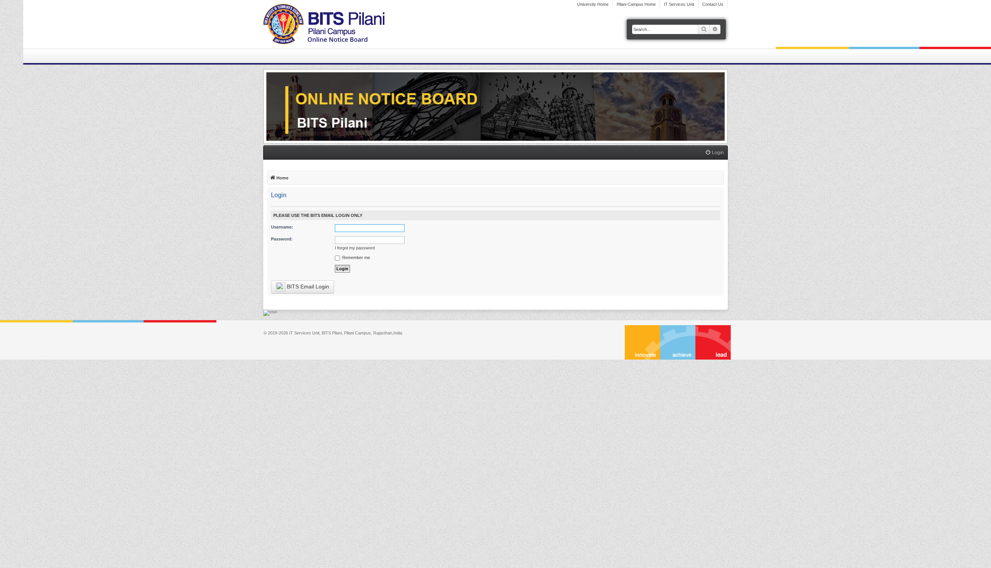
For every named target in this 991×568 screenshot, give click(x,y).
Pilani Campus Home (636, 4)
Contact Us (713, 4)
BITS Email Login (307, 286)
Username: (282, 227)
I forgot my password (355, 248)
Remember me (355, 257)
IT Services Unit (679, 4)
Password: (282, 239)
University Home (593, 4)
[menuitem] (714, 153)
